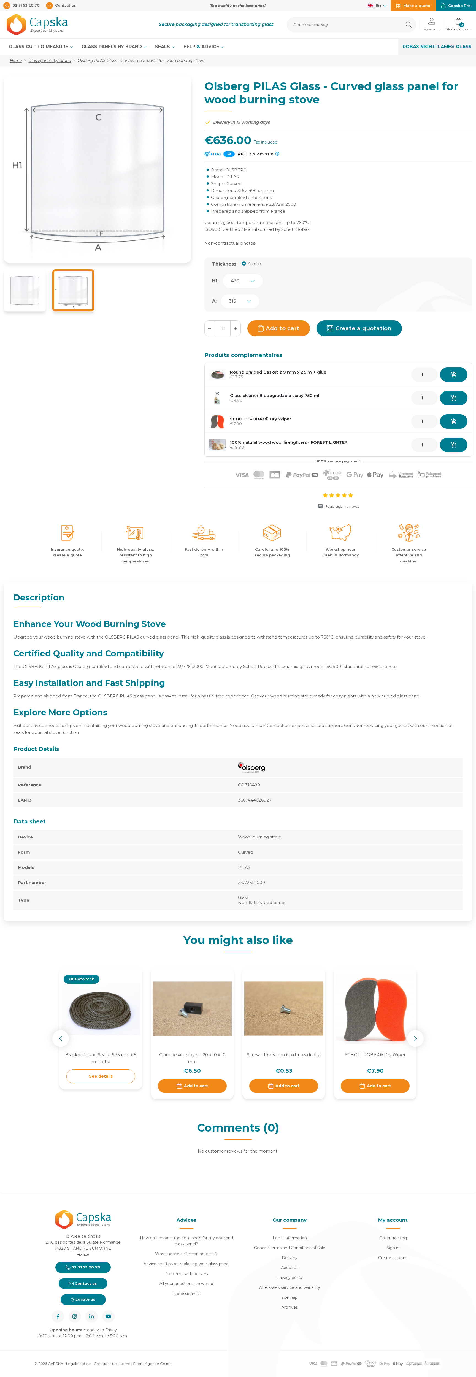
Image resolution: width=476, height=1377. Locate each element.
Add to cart (282, 328)
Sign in (392, 1247)
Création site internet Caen (118, 1363)
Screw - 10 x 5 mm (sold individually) (284, 1054)
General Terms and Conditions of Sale (289, 1247)
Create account (393, 1257)
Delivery (290, 1257)
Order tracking (393, 1237)
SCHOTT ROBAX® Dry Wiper (260, 418)
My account (393, 1220)
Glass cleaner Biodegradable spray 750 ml (274, 395)
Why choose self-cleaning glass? (186, 1253)
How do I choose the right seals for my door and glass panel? (186, 1240)
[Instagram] (75, 1316)
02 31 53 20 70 (85, 1267)
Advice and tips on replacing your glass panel (186, 1263)
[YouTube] (108, 1316)
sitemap (290, 1297)
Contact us (85, 1283)
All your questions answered (186, 1283)
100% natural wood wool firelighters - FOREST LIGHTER (289, 442)
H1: (215, 280)
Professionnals (186, 1293)
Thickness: (224, 264)
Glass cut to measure (39, 46)
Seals (163, 46)
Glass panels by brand (112, 46)
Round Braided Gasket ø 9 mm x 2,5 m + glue (278, 372)
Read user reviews (341, 506)
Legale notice (78, 1363)
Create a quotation (363, 328)
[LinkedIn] (91, 1316)
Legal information (290, 1237)
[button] (431, 24)
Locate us (84, 1299)
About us (289, 1267)
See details (101, 1076)
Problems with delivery (186, 1273)
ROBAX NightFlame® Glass (437, 46)
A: (214, 301)
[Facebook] (58, 1316)
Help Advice (201, 46)
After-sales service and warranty (289, 1287)
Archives (290, 1307)
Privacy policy (290, 1277)
